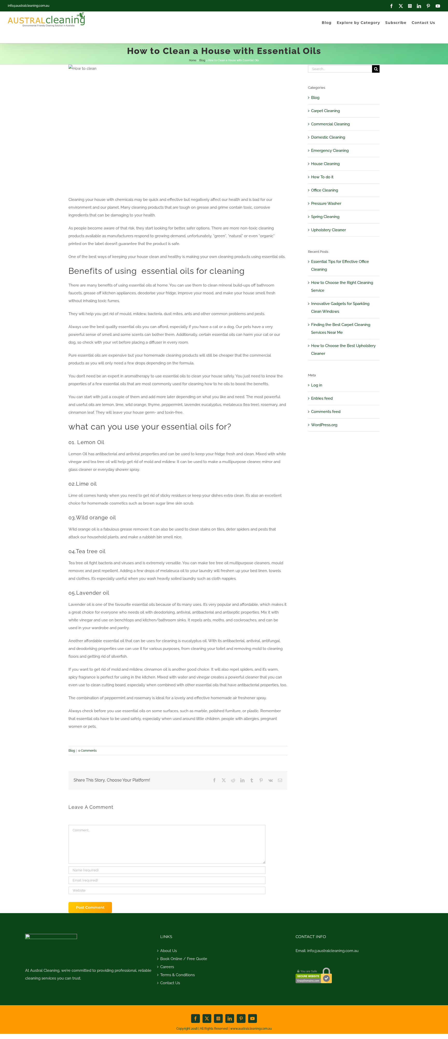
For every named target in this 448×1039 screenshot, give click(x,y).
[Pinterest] (428, 6)
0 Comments (87, 750)
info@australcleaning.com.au (28, 6)
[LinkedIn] (419, 6)
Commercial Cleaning (330, 124)
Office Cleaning (324, 190)
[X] (401, 6)
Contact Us (170, 983)
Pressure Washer (326, 203)
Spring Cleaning (325, 216)
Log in (316, 385)
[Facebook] (391, 6)
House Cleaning (325, 163)
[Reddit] (233, 780)
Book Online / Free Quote (183, 958)
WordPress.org (324, 425)
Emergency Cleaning (330, 150)
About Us (168, 950)
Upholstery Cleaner (328, 230)
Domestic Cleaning (328, 137)
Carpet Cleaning (325, 110)
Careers (167, 967)
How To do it (322, 177)
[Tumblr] (252, 780)
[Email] (280, 780)
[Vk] (270, 780)
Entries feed (322, 398)
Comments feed (325, 411)
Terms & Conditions (177, 975)
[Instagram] (410, 6)
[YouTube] (438, 6)
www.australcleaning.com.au (251, 1028)
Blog (71, 750)
